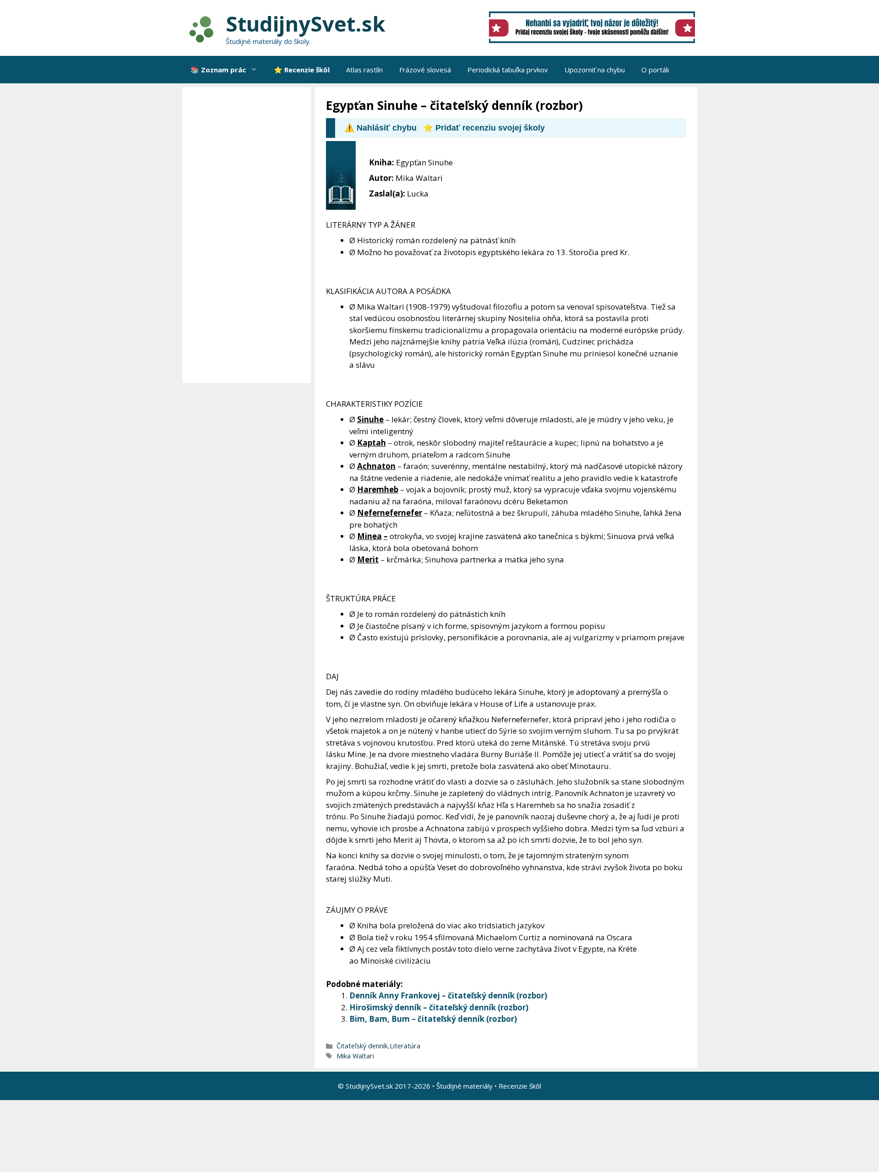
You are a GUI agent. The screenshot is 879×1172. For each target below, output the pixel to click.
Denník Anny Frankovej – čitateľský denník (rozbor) (448, 995)
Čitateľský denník (362, 1045)
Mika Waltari (355, 1056)
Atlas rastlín (364, 69)
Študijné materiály (464, 1085)
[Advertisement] (248, 235)
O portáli (655, 69)
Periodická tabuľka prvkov (507, 69)
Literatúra (405, 1045)
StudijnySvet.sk (305, 24)
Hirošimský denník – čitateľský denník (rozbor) (438, 1007)
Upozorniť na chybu (594, 69)
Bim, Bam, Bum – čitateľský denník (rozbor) (433, 1019)
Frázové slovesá (425, 69)
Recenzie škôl (520, 1085)
